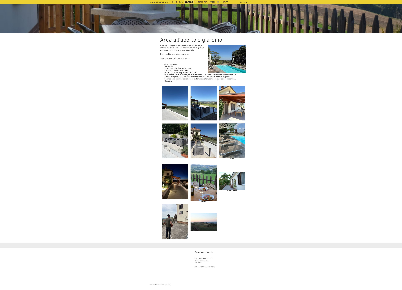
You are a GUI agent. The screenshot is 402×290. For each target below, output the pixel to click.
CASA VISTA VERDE (159, 2)
